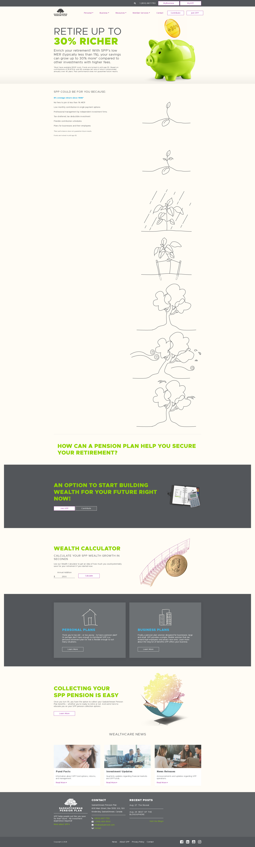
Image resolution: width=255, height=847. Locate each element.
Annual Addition (64, 572)
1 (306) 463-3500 (102, 821)
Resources (120, 13)
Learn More (73, 649)
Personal (88, 13)
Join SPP (195, 13)
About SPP (124, 842)
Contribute (175, 13)
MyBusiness (168, 3)
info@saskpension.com (104, 825)
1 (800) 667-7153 (147, 3)
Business (103, 13)
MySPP (190, 3)
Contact (159, 13)
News (114, 842)
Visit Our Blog (156, 821)
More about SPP (61, 824)
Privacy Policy (138, 842)
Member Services (140, 13)
